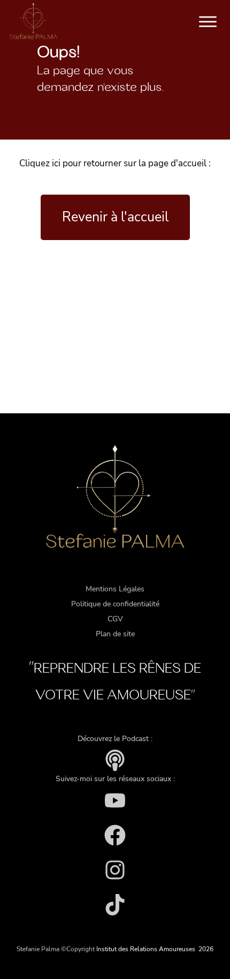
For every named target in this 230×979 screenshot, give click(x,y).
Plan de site (115, 634)
